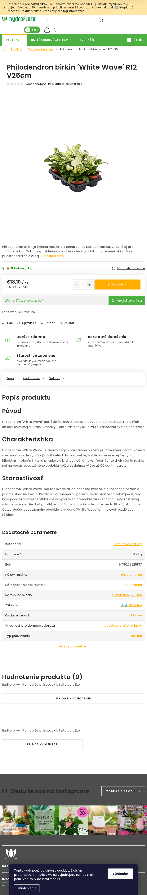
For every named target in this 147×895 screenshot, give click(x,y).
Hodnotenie (31, 378)
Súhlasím (120, 874)
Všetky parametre (71, 646)
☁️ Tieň (136, 595)
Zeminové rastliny (128, 544)
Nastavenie (26, 888)
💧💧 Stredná (131, 605)
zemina (136, 636)
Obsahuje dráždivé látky (123, 625)
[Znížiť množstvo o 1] (76, 284)
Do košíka (117, 284)
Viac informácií (54, 256)
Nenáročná (133, 585)
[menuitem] (14, 40)
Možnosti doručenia (131, 268)
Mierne (136, 615)
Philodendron (131, 574)
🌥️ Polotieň (120, 595)
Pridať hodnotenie (73, 698)
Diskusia (54, 378)
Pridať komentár (42, 744)
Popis (10, 378)
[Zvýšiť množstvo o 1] (89, 284)
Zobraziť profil (121, 791)
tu (60, 879)
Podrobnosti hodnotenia (65, 84)
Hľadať (101, 20)
